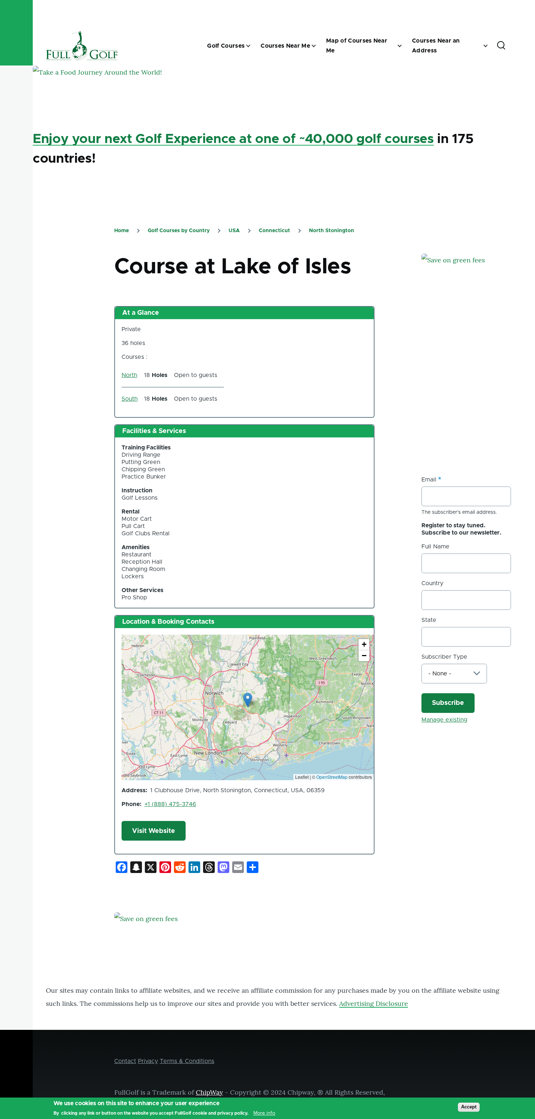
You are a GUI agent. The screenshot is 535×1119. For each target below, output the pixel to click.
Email (428, 480)
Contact (125, 1061)
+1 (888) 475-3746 (170, 804)
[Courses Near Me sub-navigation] (318, 46)
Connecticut (274, 230)
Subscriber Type (444, 657)
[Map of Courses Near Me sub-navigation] (404, 46)
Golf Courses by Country (179, 230)
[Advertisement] (476, 393)
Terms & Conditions (187, 1061)
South (130, 399)
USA (234, 230)
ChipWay (209, 1092)
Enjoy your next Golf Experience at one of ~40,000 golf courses (233, 139)
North (129, 375)
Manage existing (444, 720)
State (428, 620)
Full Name (435, 546)
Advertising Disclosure (373, 1003)
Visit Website (153, 831)
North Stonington (331, 230)
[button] (247, 700)
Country (432, 583)
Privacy (148, 1061)
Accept (468, 1107)
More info (264, 1113)
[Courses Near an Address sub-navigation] (490, 46)
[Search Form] (501, 46)
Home (121, 230)
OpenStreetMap (332, 777)
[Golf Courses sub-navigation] (253, 46)
